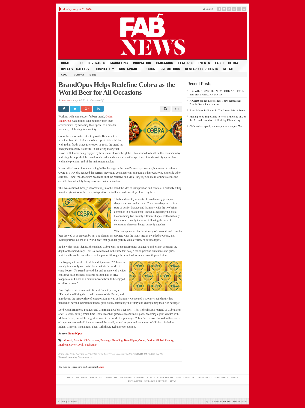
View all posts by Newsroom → (75, 357)
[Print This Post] (165, 109)
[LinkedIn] (229, 9)
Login (101, 366)
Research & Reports (201, 69)
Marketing (119, 63)
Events (204, 63)
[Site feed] (244, 9)
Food (79, 63)
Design (150, 69)
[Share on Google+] (87, 109)
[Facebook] (219, 9)
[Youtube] (234, 9)
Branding (117, 340)
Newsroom (66, 100)
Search (209, 9)
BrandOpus (64, 120)
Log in (207, 401)
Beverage (105, 340)
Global (160, 340)
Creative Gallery (75, 69)
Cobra (109, 116)
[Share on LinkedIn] (98, 109)
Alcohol (67, 340)
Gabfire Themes (240, 401)
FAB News (71, 401)
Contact (79, 75)
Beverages (96, 63)
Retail (228, 69)
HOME (65, 63)
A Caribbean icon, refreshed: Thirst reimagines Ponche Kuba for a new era (215, 102)
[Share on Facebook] (64, 109)
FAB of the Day (227, 63)
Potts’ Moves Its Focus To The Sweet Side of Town (217, 110)
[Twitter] (224, 9)
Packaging (164, 63)
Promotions (170, 69)
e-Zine (92, 75)
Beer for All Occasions (86, 340)
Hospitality (104, 69)
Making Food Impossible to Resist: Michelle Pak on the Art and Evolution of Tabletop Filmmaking (218, 118)
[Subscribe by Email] (239, 9)
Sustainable (129, 69)
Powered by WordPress (222, 401)
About (65, 75)
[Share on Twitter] (75, 109)
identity (169, 340)
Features (185, 63)
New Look (77, 344)
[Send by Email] (176, 109)
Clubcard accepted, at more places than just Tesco (217, 126)
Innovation (142, 63)
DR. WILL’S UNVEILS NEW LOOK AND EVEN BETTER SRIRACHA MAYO (217, 92)
